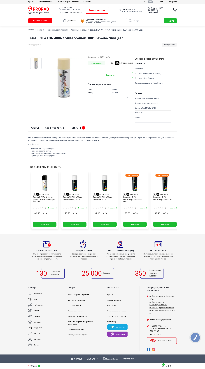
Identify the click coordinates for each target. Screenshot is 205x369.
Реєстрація (172, 2)
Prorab (31, 30)
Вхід (161, 2)
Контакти (87, 2)
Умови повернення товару (68, 2)
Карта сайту (111, 322)
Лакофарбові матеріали (57, 30)
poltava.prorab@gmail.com (72, 12)
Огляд (35, 127)
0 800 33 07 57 (67, 8)
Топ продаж (38, 293)
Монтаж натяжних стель (77, 300)
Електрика (37, 322)
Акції (35, 299)
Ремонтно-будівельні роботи (78, 295)
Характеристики (55, 127)
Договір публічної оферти (116, 316)
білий (114, 89)
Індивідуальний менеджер (77, 335)
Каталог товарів (40, 21)
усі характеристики (126, 97)
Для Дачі (37, 333)
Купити (46, 224)
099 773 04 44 (155, 331)
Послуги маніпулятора (76, 329)
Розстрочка (111, 305)
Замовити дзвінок (97, 10)
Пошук (170, 21)
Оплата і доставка (46, 2)
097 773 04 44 (155, 335)
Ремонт (40, 30)
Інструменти (38, 328)
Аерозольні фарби (79, 30)
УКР (150, 2)
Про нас (31, 2)
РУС (144, 2)
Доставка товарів (74, 305)
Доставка (72, 21)
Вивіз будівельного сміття (77, 316)
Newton (115, 92)
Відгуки (78, 127)
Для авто (37, 345)
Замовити (110, 75)
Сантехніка (37, 316)
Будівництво (38, 305)
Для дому (37, 339)
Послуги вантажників (75, 311)
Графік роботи (127, 9)
